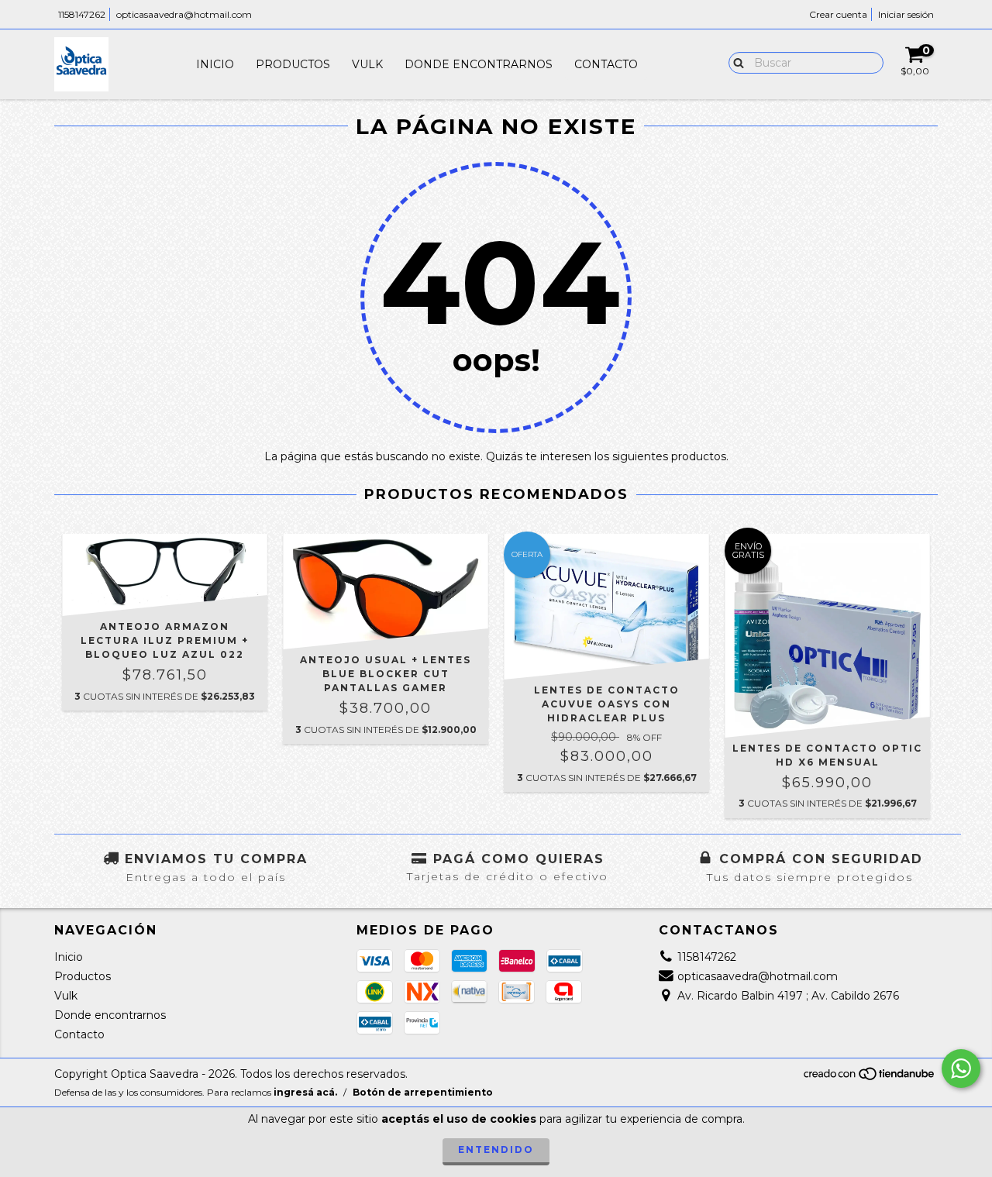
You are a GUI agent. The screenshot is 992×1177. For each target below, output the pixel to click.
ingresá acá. (305, 1092)
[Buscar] (735, 62)
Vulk (367, 64)
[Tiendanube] (870, 1077)
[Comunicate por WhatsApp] (961, 1068)
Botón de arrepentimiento (423, 1092)
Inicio (215, 64)
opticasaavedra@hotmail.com (184, 14)
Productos (293, 64)
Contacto (606, 64)
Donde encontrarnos (479, 64)
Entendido (496, 1149)
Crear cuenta (838, 14)
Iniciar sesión (906, 14)
